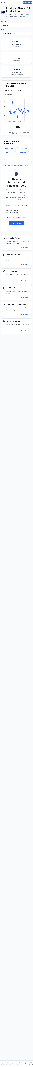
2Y (14, 127)
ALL (22, 127)
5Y (17, 127)
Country (3, 21)
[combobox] (16, 25)
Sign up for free (27, 2)
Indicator (4, 30)
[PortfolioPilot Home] (5, 2)
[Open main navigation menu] (1, 2)
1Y (11, 127)
